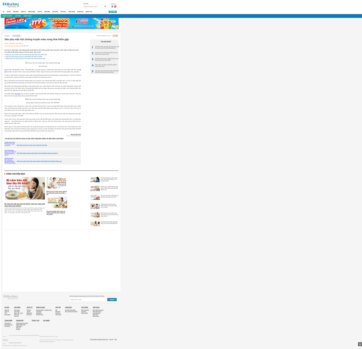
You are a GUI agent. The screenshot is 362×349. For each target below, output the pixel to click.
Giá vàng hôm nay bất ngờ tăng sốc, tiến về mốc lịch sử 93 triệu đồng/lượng (105, 47)
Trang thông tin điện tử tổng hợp (99, 339)
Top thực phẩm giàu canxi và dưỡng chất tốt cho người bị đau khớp (55, 212)
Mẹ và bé (16, 314)
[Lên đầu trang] (360, 344)
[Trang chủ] (4, 11)
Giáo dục (7, 310)
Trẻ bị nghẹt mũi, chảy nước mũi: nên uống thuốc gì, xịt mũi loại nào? (109, 179)
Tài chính (38, 313)
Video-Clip (89, 11)
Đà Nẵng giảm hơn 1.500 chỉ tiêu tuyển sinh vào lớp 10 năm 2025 (105, 59)
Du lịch (18, 329)
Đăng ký (112, 299)
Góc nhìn (46, 320)
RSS (114, 35)
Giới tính (83, 311)
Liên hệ (111, 339)
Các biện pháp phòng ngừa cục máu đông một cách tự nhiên (24, 56)
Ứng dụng (7, 326)
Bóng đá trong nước (98, 310)
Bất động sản (39, 314)
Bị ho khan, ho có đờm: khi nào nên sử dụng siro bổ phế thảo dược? (109, 214)
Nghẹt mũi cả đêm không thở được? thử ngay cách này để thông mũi (109, 188)
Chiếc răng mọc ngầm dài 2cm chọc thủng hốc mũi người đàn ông (25, 58)
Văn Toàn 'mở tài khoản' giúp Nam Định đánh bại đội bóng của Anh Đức (105, 71)
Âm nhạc (57, 313)
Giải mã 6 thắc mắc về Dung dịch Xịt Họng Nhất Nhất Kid (109, 222)
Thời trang (58, 314)
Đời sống (16, 11)
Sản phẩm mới (8, 324)
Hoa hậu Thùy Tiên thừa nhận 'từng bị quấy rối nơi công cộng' (105, 53)
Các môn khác (96, 313)
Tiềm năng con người (22, 323)
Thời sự (7, 311)
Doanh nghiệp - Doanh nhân (44, 310)
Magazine (113, 11)
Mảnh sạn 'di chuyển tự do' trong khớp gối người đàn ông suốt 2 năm (26, 54)
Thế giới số (8, 323)
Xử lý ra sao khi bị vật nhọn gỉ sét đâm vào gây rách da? (109, 196)
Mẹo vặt (18, 327)
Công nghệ (71, 11)
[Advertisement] (104, 107)
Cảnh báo (47, 11)
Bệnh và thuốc (16, 35)
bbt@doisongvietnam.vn (15, 342)
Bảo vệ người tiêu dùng (71, 311)
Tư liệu (28, 311)
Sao (56, 310)
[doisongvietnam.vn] (10, 297)
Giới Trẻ (16, 316)
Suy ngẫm (17, 311)
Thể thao (63, 11)
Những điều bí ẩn (21, 324)
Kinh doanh (31, 11)
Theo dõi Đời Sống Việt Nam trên (13, 46)
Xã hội (9, 11)
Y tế (6, 313)
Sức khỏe (55, 11)
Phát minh (19, 326)
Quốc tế (23, 11)
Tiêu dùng (39, 311)
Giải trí (40, 11)
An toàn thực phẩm (70, 310)
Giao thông (7, 314)
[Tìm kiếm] (105, 6)
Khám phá (80, 11)
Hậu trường (96, 316)
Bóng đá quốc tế (97, 311)
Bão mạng (17, 310)
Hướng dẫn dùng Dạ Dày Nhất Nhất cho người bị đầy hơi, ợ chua (109, 205)
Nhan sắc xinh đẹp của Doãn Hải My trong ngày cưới (104, 65)
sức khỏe (17, 93)
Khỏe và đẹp (84, 313)
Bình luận (29, 313)
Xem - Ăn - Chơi (18, 313)
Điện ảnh (57, 311)
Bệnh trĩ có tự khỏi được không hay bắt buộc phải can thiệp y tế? (56, 193)
